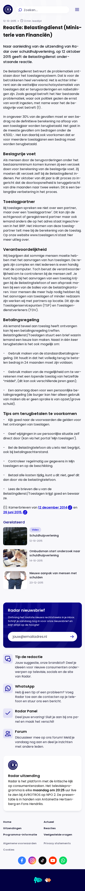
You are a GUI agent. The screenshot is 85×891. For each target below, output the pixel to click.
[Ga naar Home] (8, 9)
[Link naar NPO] (48, 880)
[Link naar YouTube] (53, 860)
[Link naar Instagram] (32, 860)
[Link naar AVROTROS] (38, 880)
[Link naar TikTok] (42, 860)
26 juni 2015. (12, 512)
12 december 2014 (52, 507)
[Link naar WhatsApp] (63, 860)
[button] (77, 9)
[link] (42, 666)
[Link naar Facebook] (22, 860)
